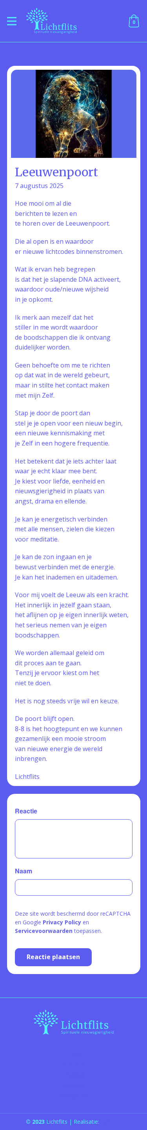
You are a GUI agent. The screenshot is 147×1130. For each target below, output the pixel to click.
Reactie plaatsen (53, 957)
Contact (73, 1075)
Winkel (73, 1085)
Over (74, 1054)
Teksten (74, 1064)
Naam (23, 870)
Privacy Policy (62, 922)
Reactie (26, 810)
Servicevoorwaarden (44, 930)
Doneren (73, 1096)
